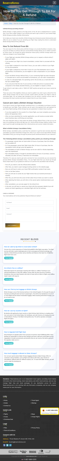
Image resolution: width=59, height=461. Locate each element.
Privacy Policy (36, 428)
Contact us (7, 405)
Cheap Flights (36, 416)
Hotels (6, 403)
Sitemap (34, 403)
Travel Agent (35, 400)
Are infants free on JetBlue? (13, 268)
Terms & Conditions (9, 430)
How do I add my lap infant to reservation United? (20, 247)
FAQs (5, 428)
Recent (25, 239)
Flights (6, 414)
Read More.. (8, 258)
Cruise (6, 416)
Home (6, 23)
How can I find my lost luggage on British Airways (20, 289)
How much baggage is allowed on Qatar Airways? (20, 353)
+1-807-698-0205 (29, 459)
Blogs (33, 414)
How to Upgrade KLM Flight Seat (15, 332)
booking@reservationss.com (17, 442)
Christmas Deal (8, 419)
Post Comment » (13, 225)
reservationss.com (31, 456)
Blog (10, 23)
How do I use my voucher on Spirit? (16, 310)
